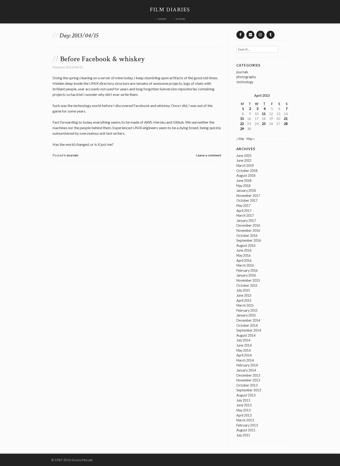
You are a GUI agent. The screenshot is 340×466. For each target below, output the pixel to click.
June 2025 (243, 156)
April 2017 (243, 211)
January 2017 (246, 220)
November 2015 (248, 280)
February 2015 (247, 310)
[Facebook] (240, 35)
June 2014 (243, 345)
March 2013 (245, 420)
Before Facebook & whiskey (102, 59)
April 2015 (243, 300)
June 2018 (243, 181)
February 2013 (247, 425)
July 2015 (243, 290)
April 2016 (243, 260)
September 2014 (248, 330)
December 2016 (248, 225)
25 (264, 124)
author (180, 19)
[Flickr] (250, 35)
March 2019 (245, 166)
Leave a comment (208, 155)
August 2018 (245, 175)
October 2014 (246, 325)
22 (242, 124)
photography (246, 77)
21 (285, 119)
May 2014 (243, 350)
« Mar (240, 139)
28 (285, 124)
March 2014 (245, 360)
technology (244, 82)
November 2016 (248, 230)
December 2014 (248, 320)
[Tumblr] (270, 35)
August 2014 (245, 335)
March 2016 (245, 265)
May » (251, 139)
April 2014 (243, 355)
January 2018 (246, 190)
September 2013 (248, 390)
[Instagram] (260, 35)
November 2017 (248, 196)
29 (242, 129)
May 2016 (243, 255)
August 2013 (245, 395)
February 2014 (247, 365)
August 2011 (245, 430)
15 (242, 119)
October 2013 (246, 385)
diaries (162, 19)
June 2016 (243, 250)
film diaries (170, 9)
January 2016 (246, 275)
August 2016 (245, 245)
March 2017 (245, 215)
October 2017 (246, 200)
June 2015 (243, 295)
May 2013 (243, 410)
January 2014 (246, 370)
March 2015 (245, 305)
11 (264, 114)
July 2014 (243, 340)
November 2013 (248, 380)
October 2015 (246, 285)
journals (72, 155)
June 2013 (243, 405)
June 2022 (243, 160)
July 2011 (243, 435)
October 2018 (246, 171)
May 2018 (243, 186)
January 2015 (246, 315)
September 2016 (248, 240)
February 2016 (247, 270)
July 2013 (243, 400)
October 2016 (246, 236)
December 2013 (248, 375)
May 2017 (243, 205)
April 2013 (243, 415)
